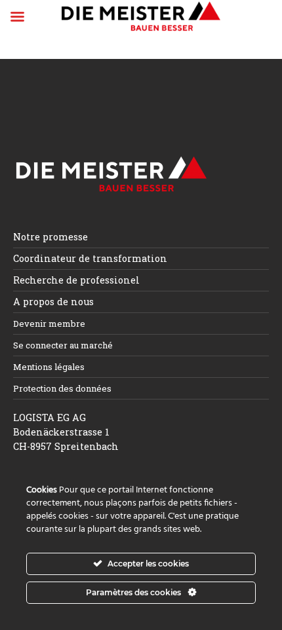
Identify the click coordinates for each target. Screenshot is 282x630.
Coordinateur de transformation (90, 258)
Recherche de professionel (76, 280)
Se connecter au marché (63, 345)
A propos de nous (53, 301)
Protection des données (62, 388)
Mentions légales (49, 367)
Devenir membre (49, 323)
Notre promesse (50, 237)
